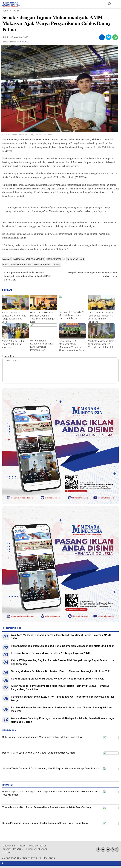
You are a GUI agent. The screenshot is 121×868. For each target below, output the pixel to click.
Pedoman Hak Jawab (36, 849)
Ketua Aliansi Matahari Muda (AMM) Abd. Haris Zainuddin (31, 264)
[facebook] (102, 37)
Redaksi (22, 845)
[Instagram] (112, 849)
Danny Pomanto (55, 259)
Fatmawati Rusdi (75, 259)
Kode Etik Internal (37, 845)
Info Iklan (6, 852)
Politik (16, 10)
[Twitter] (103, 849)
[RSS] (117, 849)
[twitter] (108, 37)
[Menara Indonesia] (11, 6)
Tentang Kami (8, 845)
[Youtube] (108, 849)
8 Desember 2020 (19, 37)
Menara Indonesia (19, 41)
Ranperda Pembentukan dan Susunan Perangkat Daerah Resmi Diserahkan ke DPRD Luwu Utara (27, 276)
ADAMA (7, 259)
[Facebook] (98, 849)
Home (6, 10)
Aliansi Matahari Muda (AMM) (29, 259)
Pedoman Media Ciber (12, 849)
